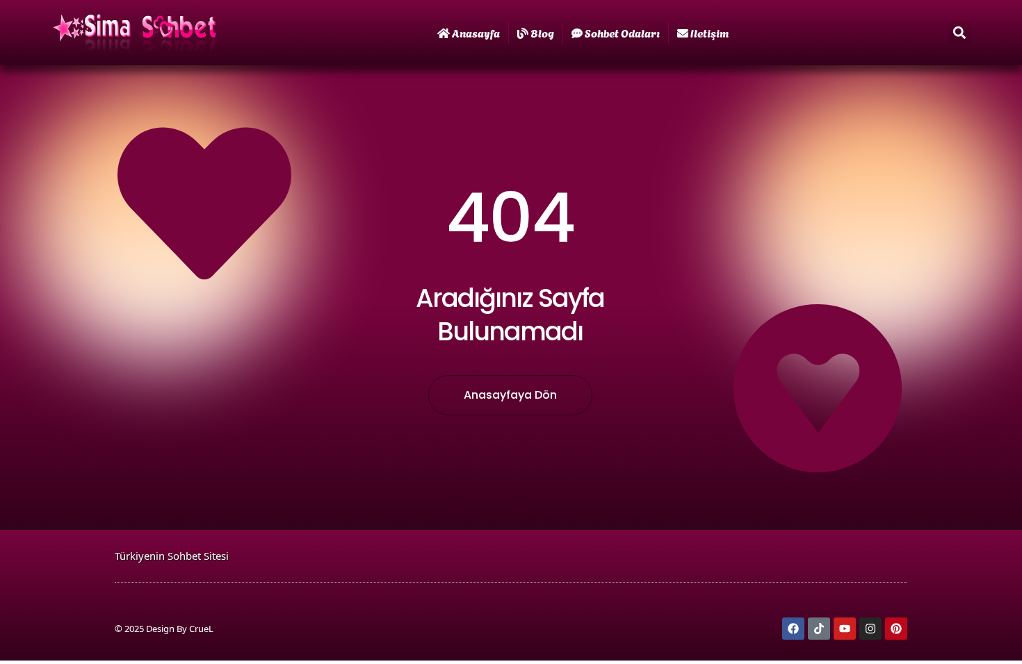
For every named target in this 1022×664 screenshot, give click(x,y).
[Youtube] (845, 628)
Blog (542, 32)
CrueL (201, 628)
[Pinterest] (896, 628)
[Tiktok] (819, 628)
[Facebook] (793, 628)
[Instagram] (870, 628)
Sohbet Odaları (622, 32)
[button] (959, 33)
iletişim (709, 32)
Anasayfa (476, 32)
